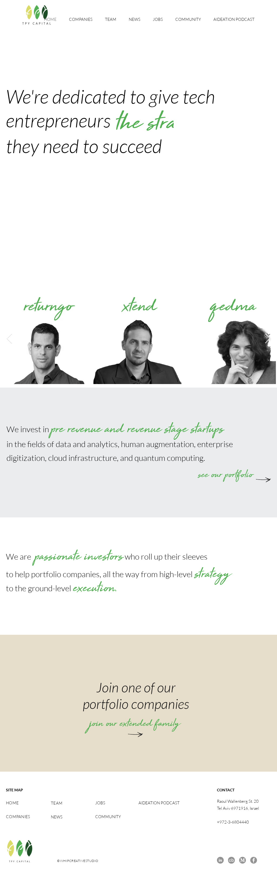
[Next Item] (268, 338)
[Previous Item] (9, 338)
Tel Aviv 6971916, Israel (238, 808)
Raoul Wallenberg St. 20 (238, 801)
